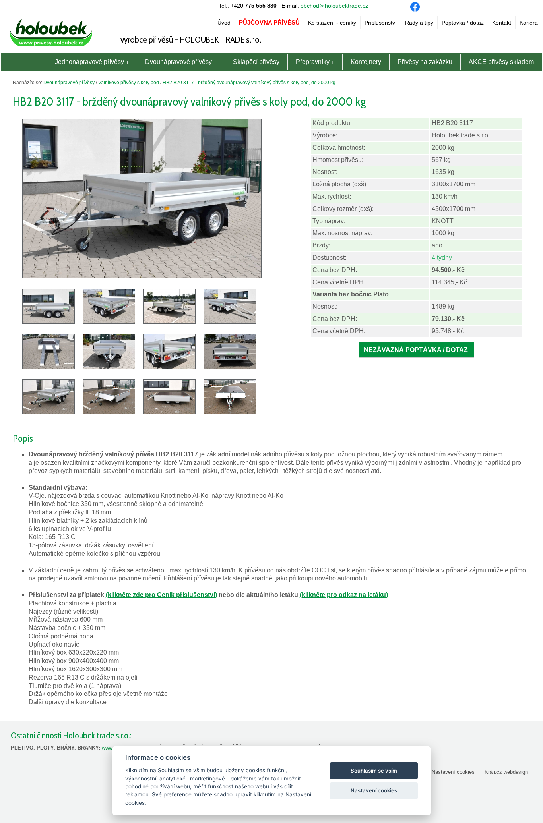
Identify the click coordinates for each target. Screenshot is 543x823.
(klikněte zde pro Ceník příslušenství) (161, 594)
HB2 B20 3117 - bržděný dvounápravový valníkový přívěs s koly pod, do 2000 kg (249, 82)
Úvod (224, 22)
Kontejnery (366, 61)
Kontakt (501, 22)
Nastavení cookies (453, 772)
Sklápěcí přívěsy (256, 61)
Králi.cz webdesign (506, 772)
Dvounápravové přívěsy (178, 61)
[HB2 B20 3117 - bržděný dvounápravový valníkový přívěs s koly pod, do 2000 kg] (142, 276)
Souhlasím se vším (374, 770)
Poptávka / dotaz (463, 22)
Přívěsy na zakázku (425, 61)
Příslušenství (381, 22)
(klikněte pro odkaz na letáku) (344, 594)
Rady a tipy (419, 22)
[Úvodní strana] (51, 46)
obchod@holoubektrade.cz (334, 5)
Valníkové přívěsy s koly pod (128, 82)
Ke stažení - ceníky (332, 22)
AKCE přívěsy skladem (501, 61)
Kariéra (529, 22)
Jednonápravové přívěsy (89, 61)
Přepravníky (313, 61)
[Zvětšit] (48, 412)
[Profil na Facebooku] (415, 9)
